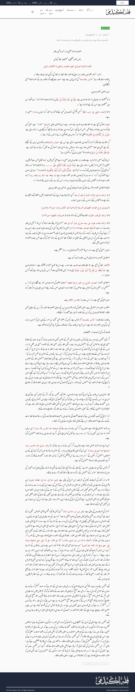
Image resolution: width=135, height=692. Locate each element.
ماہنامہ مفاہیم (70, 10)
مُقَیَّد (49, 237)
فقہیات (85, 664)
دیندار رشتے (49, 10)
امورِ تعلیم (88, 10)
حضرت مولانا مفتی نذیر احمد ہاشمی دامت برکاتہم (91, 40)
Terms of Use (124, 690)
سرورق (51, 13)
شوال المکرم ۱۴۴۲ (93, 664)
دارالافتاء (81, 10)
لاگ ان (121, 3)
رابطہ (41, 10)
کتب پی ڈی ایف (59, 10)
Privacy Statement (113, 690)
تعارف (42, 13)
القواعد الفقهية (97, 34)
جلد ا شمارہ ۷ (104, 664)
